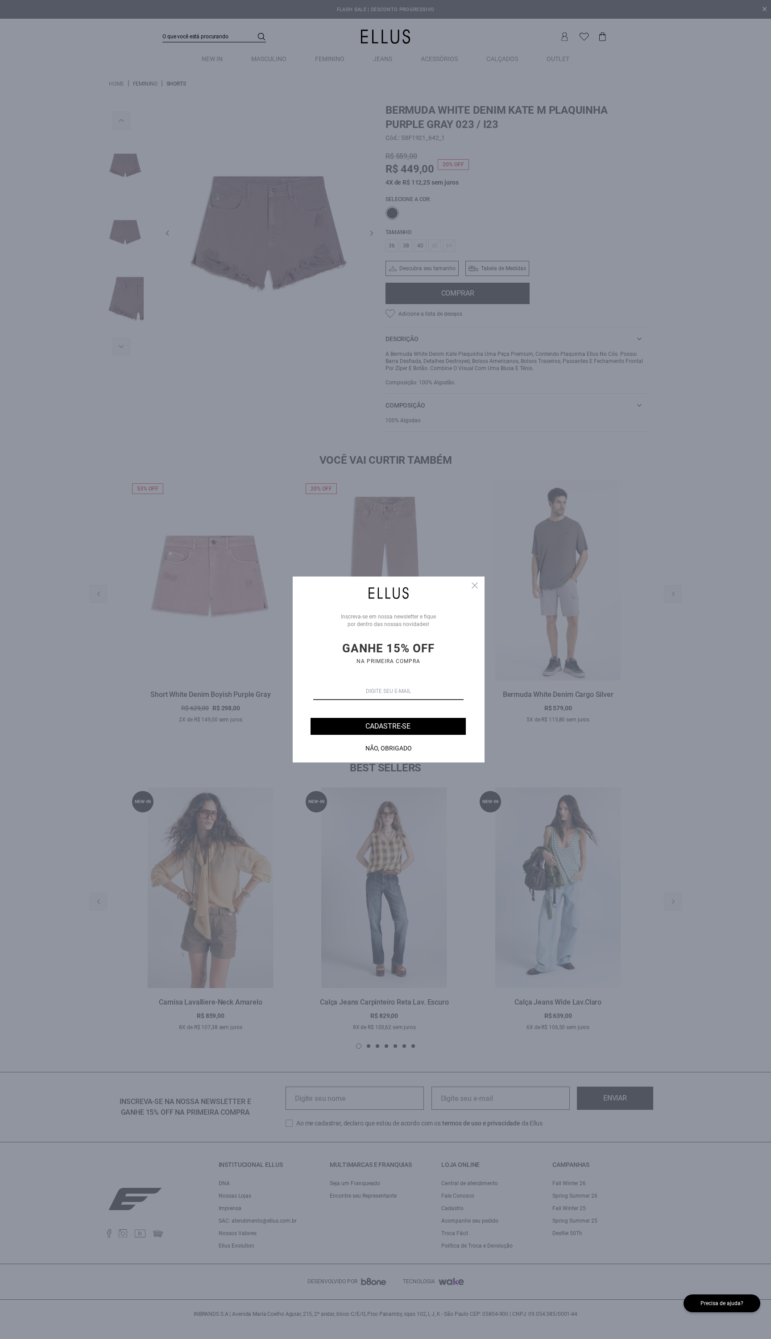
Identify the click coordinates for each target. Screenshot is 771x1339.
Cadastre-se (387, 726)
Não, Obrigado (388, 748)
